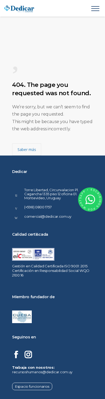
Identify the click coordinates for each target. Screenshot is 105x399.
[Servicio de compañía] (47, 8)
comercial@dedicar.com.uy (47, 216)
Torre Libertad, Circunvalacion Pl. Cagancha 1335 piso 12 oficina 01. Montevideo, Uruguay (51, 194)
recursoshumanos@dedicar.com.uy (42, 372)
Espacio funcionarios (32, 386)
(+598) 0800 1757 (37, 207)
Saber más (27, 149)
